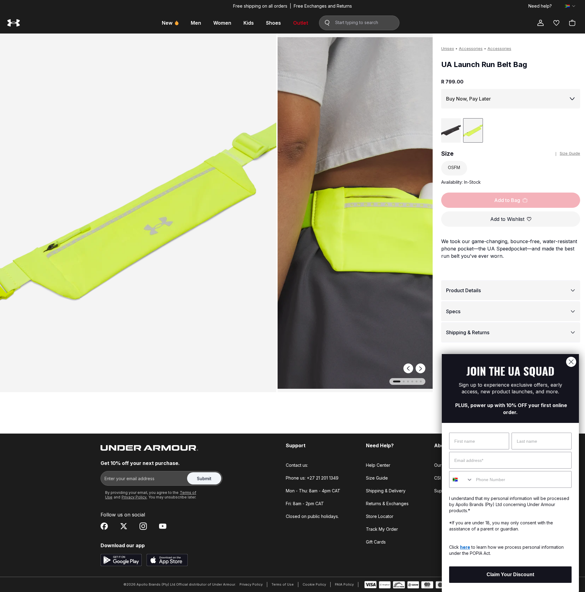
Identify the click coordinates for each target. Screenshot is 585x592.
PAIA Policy (344, 584)
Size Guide (570, 153)
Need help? (540, 6)
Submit (204, 478)
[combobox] (461, 479)
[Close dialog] (571, 361)
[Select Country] (570, 6)
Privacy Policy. (134, 497)
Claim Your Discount (510, 574)
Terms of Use (282, 584)
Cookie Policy (314, 584)
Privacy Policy (251, 584)
